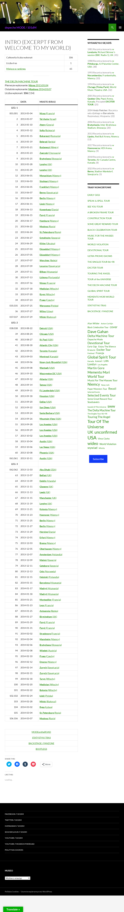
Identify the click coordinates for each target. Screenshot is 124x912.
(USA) (46, 328)
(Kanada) (48, 350)
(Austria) (48, 650)
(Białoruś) (48, 317)
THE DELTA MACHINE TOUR (21, 81)
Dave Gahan (98, 331)
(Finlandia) (49, 577)
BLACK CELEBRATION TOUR (102, 229)
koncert (98, 361)
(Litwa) (46, 311)
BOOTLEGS (41, 749)
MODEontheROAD (41, 732)
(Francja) (47, 113)
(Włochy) (49, 288)
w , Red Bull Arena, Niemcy (103, 135)
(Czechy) (47, 300)
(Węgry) (49, 147)
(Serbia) (47, 141)
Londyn (92, 364)
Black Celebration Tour (98, 327)
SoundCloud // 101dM (16, 832)
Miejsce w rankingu (16, 68)
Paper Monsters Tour (97, 389)
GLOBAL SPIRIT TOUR (99, 291)
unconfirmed (105, 432)
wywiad (92, 447)
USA (92, 437)
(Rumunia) (50, 136)
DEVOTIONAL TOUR (98, 250)
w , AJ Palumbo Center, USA (103, 63)
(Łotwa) (46, 707)
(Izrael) (48, 119)
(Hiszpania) (49, 271)
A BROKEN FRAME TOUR (101, 212)
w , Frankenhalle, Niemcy (102, 75)
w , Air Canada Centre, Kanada (102, 159)
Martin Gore (96, 368)
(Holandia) (51, 554)
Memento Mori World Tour (99, 374)
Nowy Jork (105, 385)
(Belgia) (48, 260)
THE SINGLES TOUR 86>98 (101, 261)
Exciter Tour (104, 349)
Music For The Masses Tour (103, 380)
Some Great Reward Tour (100, 398)
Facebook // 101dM (14, 814)
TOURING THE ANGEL (99, 273)
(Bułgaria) (47, 130)
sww (111, 406)
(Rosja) (47, 226)
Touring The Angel (99, 417)
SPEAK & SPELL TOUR (99, 200)
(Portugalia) (50, 277)
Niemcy (94, 384)
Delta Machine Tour (101, 336)
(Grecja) (47, 124)
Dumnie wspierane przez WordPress (36, 891)
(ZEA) (48, 469)
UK (90, 432)
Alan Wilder (94, 323)
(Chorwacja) (50, 153)
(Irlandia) (48, 481)
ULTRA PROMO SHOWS (100, 256)
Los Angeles (103, 365)
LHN (106, 361)
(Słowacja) (51, 158)
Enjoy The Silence (107, 346)
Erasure (91, 349)
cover (114, 327)
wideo (93, 443)
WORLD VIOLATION (98, 244)
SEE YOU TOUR (95, 206)
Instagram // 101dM (14, 826)
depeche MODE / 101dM (20, 27)
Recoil (112, 388)
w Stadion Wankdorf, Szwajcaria (101, 171)
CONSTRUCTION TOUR (100, 218)
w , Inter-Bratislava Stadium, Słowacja (102, 125)
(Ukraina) (47, 243)
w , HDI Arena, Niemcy (101, 148)
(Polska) (49, 305)
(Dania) (49, 209)
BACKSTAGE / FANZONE (41, 743)
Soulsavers (93, 401)
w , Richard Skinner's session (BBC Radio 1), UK (101, 52)
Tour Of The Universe (98, 424)
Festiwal (91, 353)
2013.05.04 (38, 85)
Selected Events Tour (102, 395)
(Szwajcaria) (49, 192)
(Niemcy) (50, 175)
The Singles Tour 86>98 (97, 413)
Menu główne (120, 27)
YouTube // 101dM (14, 838)
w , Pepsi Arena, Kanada (101, 98)
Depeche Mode (95, 339)
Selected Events (94, 392)
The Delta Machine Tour (102, 410)
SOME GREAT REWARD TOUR (103, 224)
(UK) (46, 164)
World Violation (107, 444)
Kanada (91, 361)
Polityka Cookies (14, 850)
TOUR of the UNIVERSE (99, 279)
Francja (100, 352)
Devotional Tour (99, 343)
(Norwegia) (48, 571)
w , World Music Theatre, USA (102, 87)
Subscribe (98, 458)
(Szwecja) (50, 237)
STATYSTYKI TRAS (41, 737)
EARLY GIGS (94, 195)
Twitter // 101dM (13, 820)
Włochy (102, 448)
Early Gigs (92, 346)
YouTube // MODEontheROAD (19, 844)
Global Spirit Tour (102, 357)
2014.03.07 (39, 89)
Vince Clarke (104, 438)
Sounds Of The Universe (97, 407)
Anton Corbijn (107, 323)
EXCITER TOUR (95, 267)
